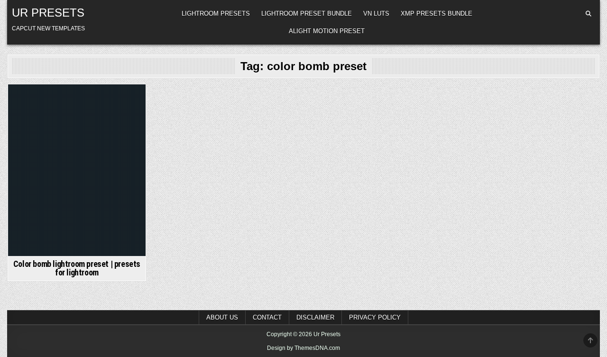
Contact (267, 317)
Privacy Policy (375, 317)
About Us (222, 317)
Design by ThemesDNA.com (303, 348)
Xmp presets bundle (436, 13)
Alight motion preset (327, 31)
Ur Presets (48, 12)
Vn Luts (376, 13)
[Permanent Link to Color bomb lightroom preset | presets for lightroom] (77, 170)
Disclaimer (315, 317)
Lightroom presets (216, 13)
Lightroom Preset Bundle (306, 13)
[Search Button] (588, 14)
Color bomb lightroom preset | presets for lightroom (76, 268)
